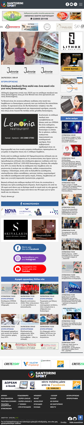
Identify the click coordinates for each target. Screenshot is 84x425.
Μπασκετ (37, 395)
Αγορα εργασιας (9, 82)
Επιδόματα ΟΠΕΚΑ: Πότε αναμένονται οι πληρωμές (9, 303)
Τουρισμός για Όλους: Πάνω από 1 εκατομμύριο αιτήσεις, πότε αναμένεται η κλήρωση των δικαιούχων (49, 306)
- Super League (24, 398)
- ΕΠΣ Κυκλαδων (24, 407)
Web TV (53, 407)
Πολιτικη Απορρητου (6, 404)
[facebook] (67, 4)
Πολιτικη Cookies (8, 401)
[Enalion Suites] (43, 27)
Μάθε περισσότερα (76, 422)
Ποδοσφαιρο (23, 395)
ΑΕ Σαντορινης (56, 404)
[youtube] (71, 4)
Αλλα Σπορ (38, 401)
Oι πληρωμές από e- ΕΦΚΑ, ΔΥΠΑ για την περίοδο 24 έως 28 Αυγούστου (48, 334)
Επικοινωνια (6, 408)
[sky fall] (60, 27)
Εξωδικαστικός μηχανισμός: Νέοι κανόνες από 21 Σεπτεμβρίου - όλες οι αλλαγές (29, 335)
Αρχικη (4, 395)
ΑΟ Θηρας (54, 401)
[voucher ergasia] (10, 364)
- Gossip (53, 395)
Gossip (53, 398)
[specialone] (25, 364)
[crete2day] (58, 364)
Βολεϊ (36, 398)
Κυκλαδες (38, 404)
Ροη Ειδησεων (7, 398)
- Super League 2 (25, 401)
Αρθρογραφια (72, 398)
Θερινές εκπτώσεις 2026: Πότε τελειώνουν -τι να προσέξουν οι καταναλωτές (30, 304)
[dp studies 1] (39, 364)
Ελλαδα (37, 407)
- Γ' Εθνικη (22, 404)
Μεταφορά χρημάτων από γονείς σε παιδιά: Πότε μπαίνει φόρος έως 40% (9, 334)
